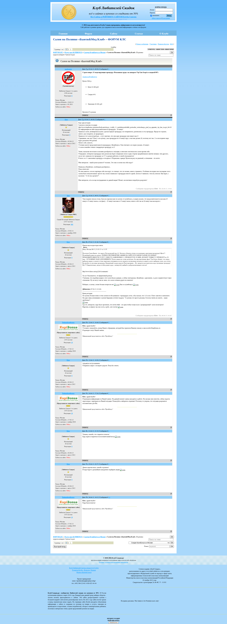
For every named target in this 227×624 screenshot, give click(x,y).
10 (109, 497)
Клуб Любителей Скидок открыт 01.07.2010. (84, 568)
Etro (66, 119)
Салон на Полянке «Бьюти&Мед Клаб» (121, 52)
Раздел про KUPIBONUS (73, 52)
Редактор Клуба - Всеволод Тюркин (84, 570)
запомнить (155, 15)
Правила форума (163, 44)
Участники (153, 44)
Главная (63, 33)
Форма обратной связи (83, 572)
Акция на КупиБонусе (89, 77)
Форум (88, 33)
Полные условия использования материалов (113, 562)
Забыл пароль (156, 18)
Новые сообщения (142, 44)
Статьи (139, 33)
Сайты (113, 33)
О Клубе (163, 33)
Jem (68, 195)
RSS (171, 44)
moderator (68, 69)
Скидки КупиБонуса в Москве (94, 52)
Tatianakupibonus (68, 322)
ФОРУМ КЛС (58, 52)
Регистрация (166, 18)
